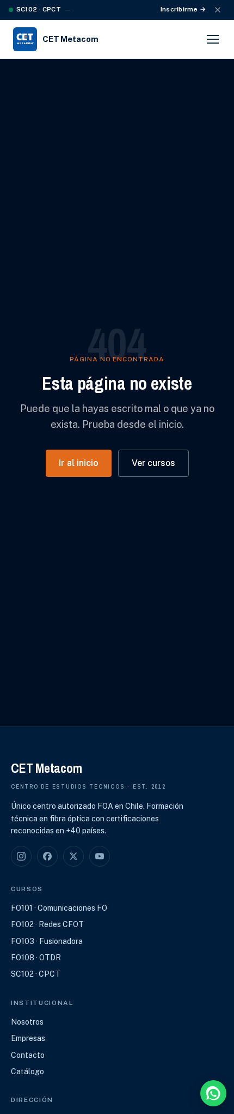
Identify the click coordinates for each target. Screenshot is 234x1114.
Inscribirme (183, 9)
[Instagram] (21, 856)
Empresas (28, 1038)
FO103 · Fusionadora (47, 941)
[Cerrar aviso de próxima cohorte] (217, 9)
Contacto (28, 1055)
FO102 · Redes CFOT (47, 924)
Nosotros (27, 1022)
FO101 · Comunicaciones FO (59, 908)
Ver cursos (153, 463)
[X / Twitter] (73, 856)
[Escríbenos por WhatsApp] (213, 1093)
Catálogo (27, 1071)
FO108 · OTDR (36, 957)
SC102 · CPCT (35, 974)
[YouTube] (99, 856)
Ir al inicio (78, 463)
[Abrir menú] (213, 39)
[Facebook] (47, 856)
